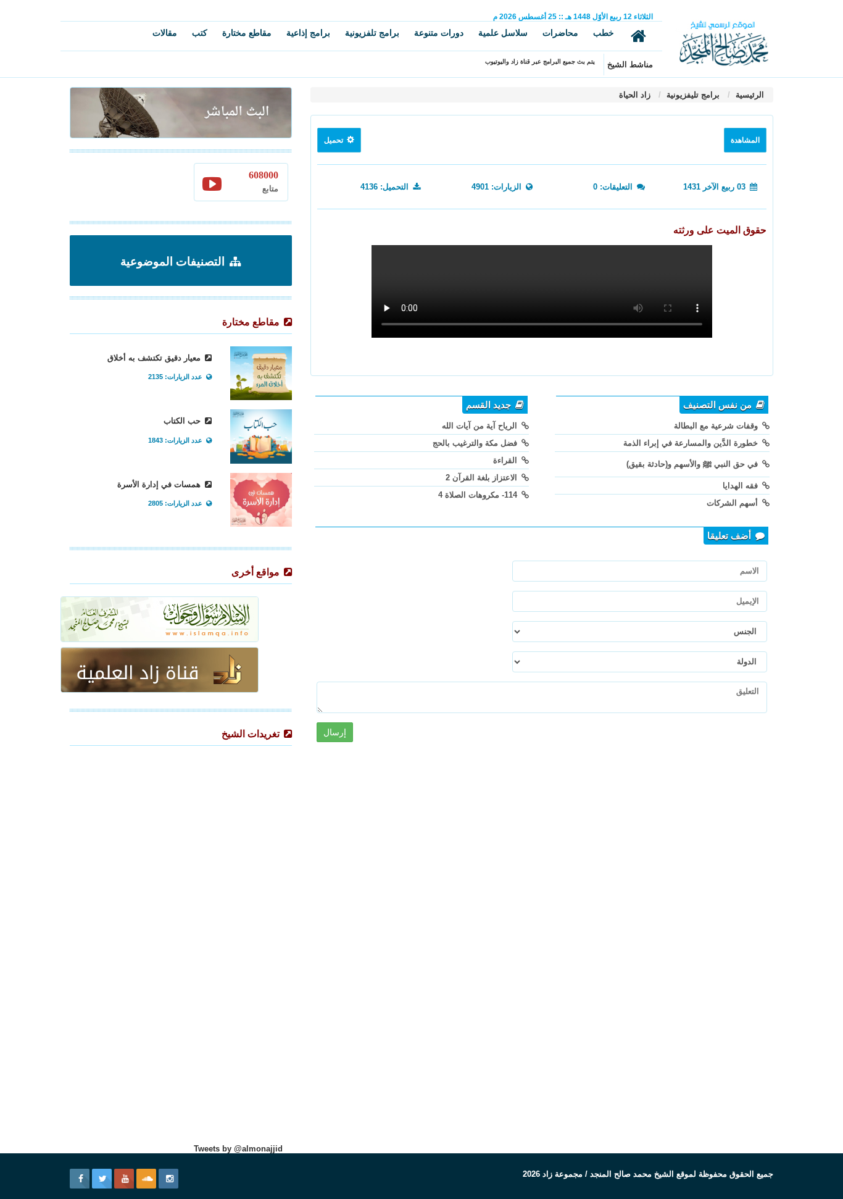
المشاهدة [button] (745, 140)
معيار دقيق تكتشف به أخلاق (155, 357)
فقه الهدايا (741, 485)
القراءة (506, 460)
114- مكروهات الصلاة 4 (479, 494)
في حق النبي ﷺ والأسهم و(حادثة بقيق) (693, 464)
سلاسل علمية (503, 33)
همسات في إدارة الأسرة (160, 484)
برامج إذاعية (308, 33)
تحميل (334, 140)
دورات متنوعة (438, 33)
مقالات (164, 33)
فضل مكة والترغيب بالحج (476, 443)
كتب (199, 33)
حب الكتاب (183, 420)
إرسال (334, 732)
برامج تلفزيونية (372, 33)
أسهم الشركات (733, 503)
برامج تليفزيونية (692, 94)
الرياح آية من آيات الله (481, 425)
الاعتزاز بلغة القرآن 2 (483, 477)
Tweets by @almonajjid (238, 1148)
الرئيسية (748, 94)
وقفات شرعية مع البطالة (717, 425)
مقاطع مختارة (247, 33)
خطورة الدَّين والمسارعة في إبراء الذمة (691, 443)
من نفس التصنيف (718, 405)
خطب (603, 33)
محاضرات (560, 33)
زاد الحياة (634, 94)
